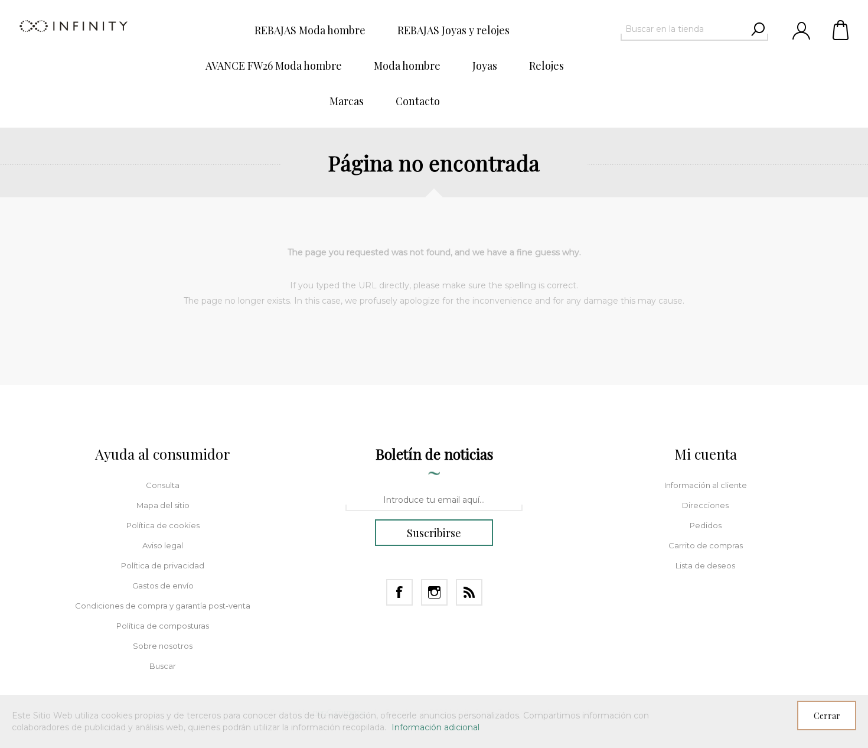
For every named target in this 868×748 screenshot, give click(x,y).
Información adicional (435, 727)
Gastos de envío (163, 585)
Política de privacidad (162, 565)
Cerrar (827, 715)
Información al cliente (705, 485)
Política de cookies (163, 525)
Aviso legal (162, 545)
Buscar (162, 666)
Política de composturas (162, 625)
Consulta (163, 485)
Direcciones (705, 505)
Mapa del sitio (163, 505)
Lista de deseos (705, 565)
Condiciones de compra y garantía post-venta (162, 605)
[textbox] (684, 29)
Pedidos (706, 525)
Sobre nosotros (162, 646)
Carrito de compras (841, 29)
